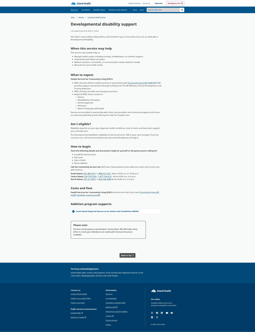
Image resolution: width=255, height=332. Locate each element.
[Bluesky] (171, 313)
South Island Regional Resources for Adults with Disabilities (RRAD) (107, 211)
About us (109, 294)
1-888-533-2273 (104, 173)
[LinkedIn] (162, 313)
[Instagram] (152, 313)
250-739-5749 (90, 176)
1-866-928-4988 (104, 179)
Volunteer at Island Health (115, 303)
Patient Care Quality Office (81, 298)
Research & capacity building (116, 311)
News (135, 10)
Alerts (142, 10)
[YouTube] (166, 313)
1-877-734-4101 (105, 176)
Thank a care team (78, 303)
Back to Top (126, 255)
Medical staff (110, 307)
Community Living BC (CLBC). (141, 83)
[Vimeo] (152, 317)
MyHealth (159, 3)
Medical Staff (133, 3)
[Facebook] (157, 313)
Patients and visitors (118, 10)
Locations (85, 10)
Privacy (108, 325)
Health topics (99, 10)
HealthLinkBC (76, 313)
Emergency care (174, 3)
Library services (111, 320)
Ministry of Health (77, 317)
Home (73, 17)
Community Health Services (96, 17)
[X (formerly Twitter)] (157, 317)
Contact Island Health (79, 294)
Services (74, 10)
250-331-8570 (89, 179)
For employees (111, 298)
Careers (145, 3)
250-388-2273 (89, 173)
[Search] (182, 10)
